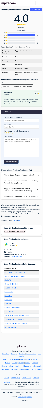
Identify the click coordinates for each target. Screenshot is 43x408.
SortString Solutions (11, 288)
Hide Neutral (17, 86)
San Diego (36, 359)
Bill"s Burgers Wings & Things (15, 272)
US (19, 220)
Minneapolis (37, 366)
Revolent (8, 304)
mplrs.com (7, 382)
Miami (11, 366)
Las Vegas (5, 369)
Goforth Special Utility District (15, 276)
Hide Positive (6, 86)
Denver (21, 363)
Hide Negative (27, 86)
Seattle (14, 363)
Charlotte (29, 369)
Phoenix (4, 366)
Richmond (38, 369)
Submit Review (11, 162)
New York (5, 354)
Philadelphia (27, 366)
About (6, 378)
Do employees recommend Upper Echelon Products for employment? (20, 182)
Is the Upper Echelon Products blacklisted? (20, 196)
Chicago (14, 354)
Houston (22, 354)
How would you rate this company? (16, 131)
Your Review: (8, 136)
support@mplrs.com (25, 397)
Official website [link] (16, 257)
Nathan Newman (10, 327)
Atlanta (5, 359)
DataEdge (8, 296)
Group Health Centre (12, 284)
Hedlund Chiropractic (12, 308)
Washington (14, 359)
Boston (27, 363)
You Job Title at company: (13, 117)
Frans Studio (9, 292)
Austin (15, 220)
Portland (35, 363)
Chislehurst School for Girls (14, 319)
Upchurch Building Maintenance (16, 323)
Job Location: (8, 124)
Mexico (7, 363)
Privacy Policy (15, 378)
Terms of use (26, 378)
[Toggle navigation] (39, 3)
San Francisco (31, 354)
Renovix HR (8, 300)
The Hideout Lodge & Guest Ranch (17, 315)
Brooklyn (18, 366)
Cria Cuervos (9, 312)
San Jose (14, 369)
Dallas (28, 359)
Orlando (22, 369)
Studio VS (8, 280)
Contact (36, 378)
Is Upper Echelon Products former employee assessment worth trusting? (18, 190)
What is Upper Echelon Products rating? (19, 175)
